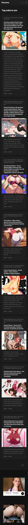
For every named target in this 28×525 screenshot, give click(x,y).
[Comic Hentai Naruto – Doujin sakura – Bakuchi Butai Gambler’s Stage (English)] (14, 285)
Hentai (5, 19)
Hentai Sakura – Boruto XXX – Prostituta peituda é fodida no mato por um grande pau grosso (13, 326)
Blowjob (17, 265)
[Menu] (25, 2)
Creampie (16, 103)
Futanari (21, 17)
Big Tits (16, 17)
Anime (5, 101)
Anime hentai (7, 17)
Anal (5, 159)
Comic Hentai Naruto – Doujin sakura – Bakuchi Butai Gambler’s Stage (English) (13, 271)
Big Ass (12, 17)
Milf (8, 19)
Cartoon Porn (9, 103)
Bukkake (22, 265)
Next (22, 465)
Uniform (19, 267)
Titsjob (14, 267)
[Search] (22, 2)
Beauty (15, 101)
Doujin (10, 267)
